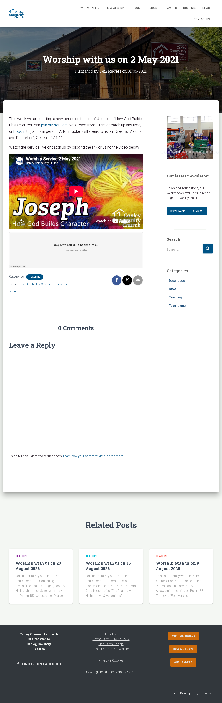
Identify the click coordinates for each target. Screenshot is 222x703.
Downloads (177, 280)
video (14, 291)
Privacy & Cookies (111, 660)
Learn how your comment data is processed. (93, 456)
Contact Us (202, 19)
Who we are (88, 8)
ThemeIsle (206, 693)
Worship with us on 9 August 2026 (177, 565)
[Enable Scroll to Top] (213, 694)
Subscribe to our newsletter (111, 649)
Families (171, 8)
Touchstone (177, 305)
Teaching (34, 277)
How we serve (116, 8)
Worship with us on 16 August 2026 (108, 565)
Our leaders (183, 662)
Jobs (138, 8)
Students (189, 8)
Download (177, 210)
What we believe (183, 635)
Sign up (198, 210)
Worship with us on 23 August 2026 (38, 565)
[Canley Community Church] (16, 13)
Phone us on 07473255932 (110, 639)
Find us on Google (110, 644)
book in (19, 131)
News (206, 8)
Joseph (62, 284)
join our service (54, 125)
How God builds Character (36, 284)
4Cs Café (154, 8)
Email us (111, 634)
